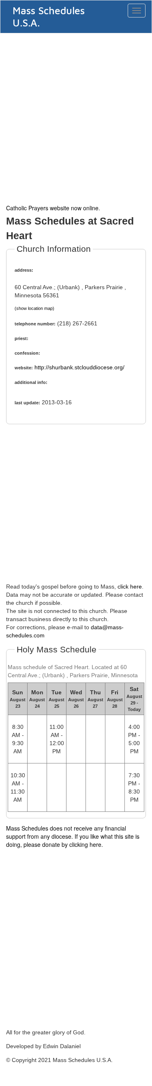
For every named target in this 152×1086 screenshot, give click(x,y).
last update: (27, 402)
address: (24, 270)
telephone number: (35, 323)
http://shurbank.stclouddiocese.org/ (79, 367)
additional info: (31, 382)
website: (24, 367)
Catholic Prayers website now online (52, 208)
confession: (27, 353)
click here (130, 586)
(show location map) (34, 308)
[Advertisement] (76, 117)
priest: (21, 338)
